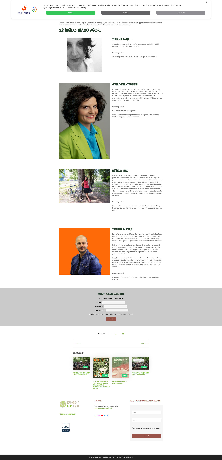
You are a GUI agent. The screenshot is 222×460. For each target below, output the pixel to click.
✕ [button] (206, 2)
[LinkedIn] (108, 415)
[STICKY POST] (140, 363)
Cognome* (99, 306)
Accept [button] (70, 13)
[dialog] (111, 9)
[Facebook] (96, 415)
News (85, 367)
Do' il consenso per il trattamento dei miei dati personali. (112, 314)
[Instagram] (99, 415)
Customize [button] (181, 13)
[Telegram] (105, 415)
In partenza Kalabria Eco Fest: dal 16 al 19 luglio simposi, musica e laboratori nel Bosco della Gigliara (101, 385)
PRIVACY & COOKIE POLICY (67, 414)
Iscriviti (146, 436)
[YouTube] (102, 415)
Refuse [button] (125, 13)
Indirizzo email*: (100, 310)
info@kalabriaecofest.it (103, 408)
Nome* (99, 302)
